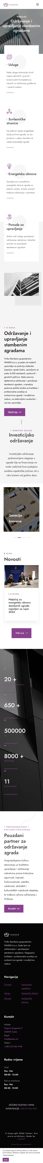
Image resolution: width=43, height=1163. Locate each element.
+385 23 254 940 (13, 1046)
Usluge (13, 64)
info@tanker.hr (11, 1039)
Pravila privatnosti (22, 1144)
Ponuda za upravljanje (15, 226)
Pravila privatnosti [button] (8, 1155)
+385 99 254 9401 (28, 1108)
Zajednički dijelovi (30, 993)
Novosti (7, 998)
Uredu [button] (6, 1160)
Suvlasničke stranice (16, 121)
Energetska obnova (22, 173)
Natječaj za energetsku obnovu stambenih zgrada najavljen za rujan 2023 (20, 605)
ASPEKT (21, 1139)
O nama (7, 984)
